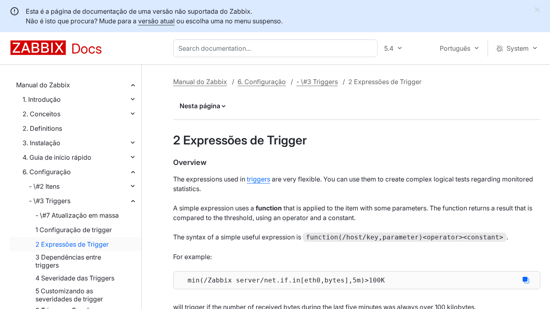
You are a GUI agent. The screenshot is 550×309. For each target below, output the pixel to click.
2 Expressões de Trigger (72, 244)
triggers (258, 179)
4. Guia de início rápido (57, 157)
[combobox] (277, 48)
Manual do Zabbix (43, 85)
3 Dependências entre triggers (68, 261)
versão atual (156, 21)
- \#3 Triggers (49, 201)
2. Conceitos (41, 114)
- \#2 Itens (44, 186)
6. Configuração (47, 172)
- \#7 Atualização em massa (77, 215)
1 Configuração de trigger (73, 230)
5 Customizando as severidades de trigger (69, 295)
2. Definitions (42, 128)
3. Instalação (41, 143)
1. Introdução (42, 99)
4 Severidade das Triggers (74, 278)
